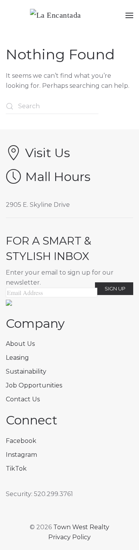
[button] (129, 15)
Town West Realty (81, 527)
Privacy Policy (69, 537)
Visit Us (47, 152)
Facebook (21, 440)
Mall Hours (57, 176)
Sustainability (26, 371)
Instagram (21, 454)
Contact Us (23, 399)
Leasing (17, 357)
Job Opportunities (34, 385)
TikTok (16, 468)
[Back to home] (69, 15)
